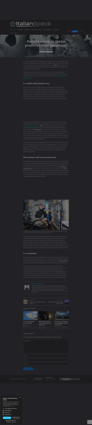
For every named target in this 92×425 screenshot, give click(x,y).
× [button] (20, 397)
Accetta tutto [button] (7, 417)
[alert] (46, 212)
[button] (11, 420)
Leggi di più (12, 405)
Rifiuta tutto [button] (16, 417)
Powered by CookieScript (11, 422)
